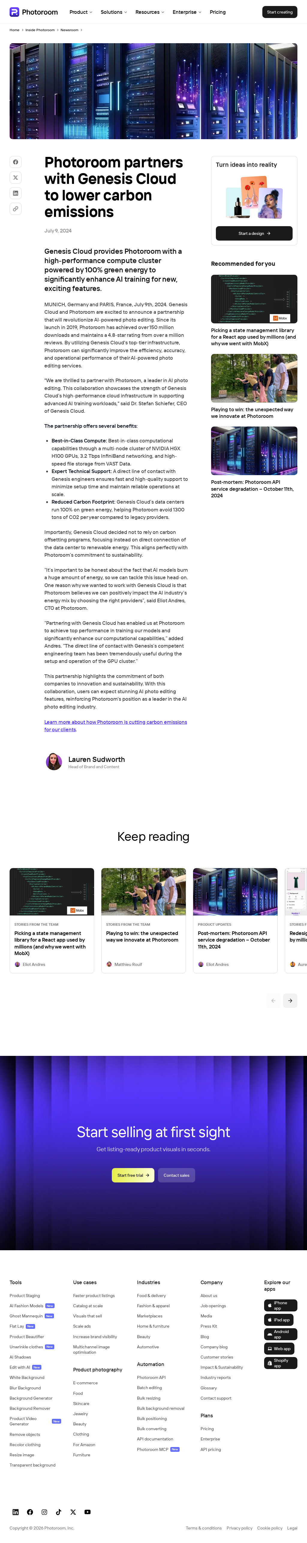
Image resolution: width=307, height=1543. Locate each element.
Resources (147, 12)
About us (209, 1295)
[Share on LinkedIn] (16, 193)
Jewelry (80, 1413)
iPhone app (280, 1305)
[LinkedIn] (16, 1512)
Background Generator (31, 1398)
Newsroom (69, 30)
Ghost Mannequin (31, 1316)
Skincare (81, 1403)
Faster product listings (94, 1295)
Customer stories (217, 1357)
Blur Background (25, 1388)
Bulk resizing (148, 1398)
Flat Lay (22, 1326)
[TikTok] (59, 1512)
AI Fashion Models (31, 1305)
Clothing (81, 1434)
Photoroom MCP (157, 1449)
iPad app (282, 1320)
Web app (282, 1348)
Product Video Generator (35, 1421)
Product (79, 12)
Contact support (216, 1398)
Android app (281, 1334)
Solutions (111, 12)
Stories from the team (36, 924)
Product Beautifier (27, 1336)
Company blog (214, 1347)
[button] (35, 1282)
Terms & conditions (204, 1528)
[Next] (290, 1000)
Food (78, 1393)
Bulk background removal (160, 1408)
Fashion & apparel (153, 1305)
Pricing (218, 12)
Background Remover (30, 1408)
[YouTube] (88, 1512)
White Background (27, 1377)
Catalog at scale (88, 1305)
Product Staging (25, 1295)
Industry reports (216, 1377)
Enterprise (185, 12)
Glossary (209, 1388)
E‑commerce (85, 1383)
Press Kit (209, 1326)
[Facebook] (30, 1512)
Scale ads (82, 1326)
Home (14, 30)
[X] (73, 1512)
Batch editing (149, 1387)
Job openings (213, 1305)
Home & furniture (153, 1326)
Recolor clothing (25, 1444)
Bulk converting (151, 1428)
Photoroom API (151, 1377)
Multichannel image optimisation (91, 1349)
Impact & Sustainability (222, 1367)
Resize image (22, 1455)
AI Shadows (20, 1357)
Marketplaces (149, 1316)
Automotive (148, 1347)
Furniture (81, 1455)
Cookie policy (269, 1528)
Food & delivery (151, 1295)
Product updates (214, 924)
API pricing (211, 1449)
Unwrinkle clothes (31, 1347)
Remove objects (25, 1434)
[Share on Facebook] (16, 162)
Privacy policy (239, 1528)
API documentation (155, 1439)
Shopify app (281, 1363)
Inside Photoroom (40, 30)
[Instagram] (44, 1512)
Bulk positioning (152, 1418)
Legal (292, 1528)
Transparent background (32, 1465)
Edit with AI (25, 1367)
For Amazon (84, 1444)
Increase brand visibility (95, 1336)
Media (206, 1316)
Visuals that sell (87, 1316)
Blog (205, 1336)
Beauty (79, 1424)
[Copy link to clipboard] (16, 209)
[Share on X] (16, 178)
